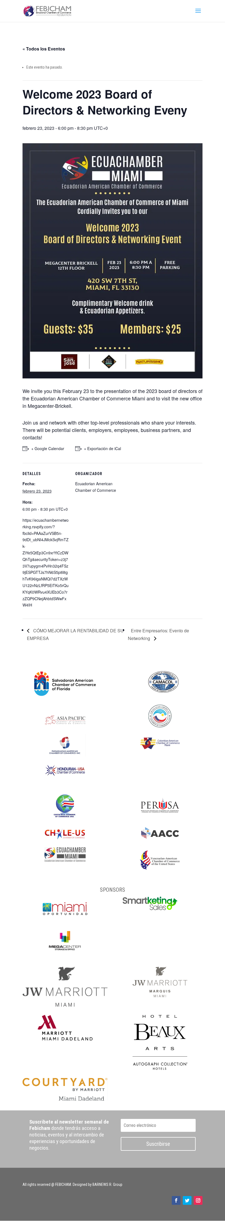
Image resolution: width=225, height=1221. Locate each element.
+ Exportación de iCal (102, 448)
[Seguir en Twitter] (187, 1200)
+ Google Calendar (47, 448)
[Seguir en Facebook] (176, 1200)
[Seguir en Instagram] (198, 1200)
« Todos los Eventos (43, 49)
